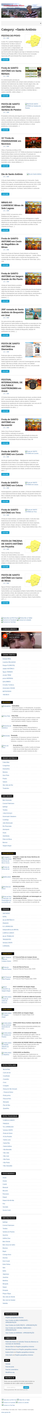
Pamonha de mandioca (20, 725)
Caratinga (6, 820)
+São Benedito (7, 1149)
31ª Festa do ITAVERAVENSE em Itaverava (11, 141)
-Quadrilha (6, 1108)
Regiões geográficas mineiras (14, 1317)
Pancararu (6, 1194)
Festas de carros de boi (20, 867)
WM (8, 38)
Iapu (4, 1267)
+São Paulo (6, 1159)
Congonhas (6, 765)
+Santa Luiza (7, 1140)
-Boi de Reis (6, 1069)
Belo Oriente (6, 1241)
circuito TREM (7, 675)
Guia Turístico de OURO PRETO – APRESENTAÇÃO (21, 1325)
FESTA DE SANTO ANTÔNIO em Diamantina (10, 346)
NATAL (5, 916)
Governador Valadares (9, 816)
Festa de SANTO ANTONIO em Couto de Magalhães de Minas (11, 242)
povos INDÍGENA (8, 678)
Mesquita (5, 1284)
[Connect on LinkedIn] (24, 620)
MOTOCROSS (7, 691)
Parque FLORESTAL (9, 665)
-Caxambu (6, 1079)
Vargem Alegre (7, 846)
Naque (5, 1287)
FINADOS (5, 923)
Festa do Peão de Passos (21, 967)
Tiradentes (6, 788)
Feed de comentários (12, 1369)
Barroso (5, 842)
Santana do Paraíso (9, 1232)
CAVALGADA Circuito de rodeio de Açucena (27, 996)
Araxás (5, 1181)
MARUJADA (16, 876)
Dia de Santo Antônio (12, 174)
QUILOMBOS (7, 681)
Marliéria (5, 1280)
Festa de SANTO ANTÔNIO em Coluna (12, 484)
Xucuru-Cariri (7, 1210)
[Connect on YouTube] (8, 622)
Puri (4, 1204)
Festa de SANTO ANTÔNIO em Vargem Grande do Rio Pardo (12, 276)
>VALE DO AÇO (7, 813)
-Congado (6, 1085)
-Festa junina (6, 1095)
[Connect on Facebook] (8, 620)
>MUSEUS (6, 694)
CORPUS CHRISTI (8, 933)
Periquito (5, 1290)
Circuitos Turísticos (8, 685)
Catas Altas (6, 762)
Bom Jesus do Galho (9, 1245)
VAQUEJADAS (7, 953)
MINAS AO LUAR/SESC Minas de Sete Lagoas (12, 205)
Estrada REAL (7, 659)
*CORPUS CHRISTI (9, 1120)
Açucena (5, 1235)
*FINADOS (6, 1123)
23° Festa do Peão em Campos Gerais (25, 957)
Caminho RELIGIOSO (9, 662)
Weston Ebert (10, 1346)
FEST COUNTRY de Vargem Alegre (24, 987)
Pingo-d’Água (7, 1293)
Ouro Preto (6, 775)
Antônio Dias (6, 1238)
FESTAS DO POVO (10, 35)
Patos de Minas (7, 839)
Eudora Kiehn (10, 1352)
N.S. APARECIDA (8, 926)
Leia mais (5, 59)
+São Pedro (6, 1162)
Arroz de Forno (17, 745)
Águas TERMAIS (8, 672)
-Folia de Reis (7, 1098)
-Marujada (6, 1102)
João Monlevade (8, 823)
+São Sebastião (7, 1166)
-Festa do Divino (7, 1133)
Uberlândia (6, 836)
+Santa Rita (6, 1143)
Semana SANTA (7, 942)
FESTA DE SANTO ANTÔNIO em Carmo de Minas (11, 578)
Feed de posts (10, 1367)
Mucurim (5, 1190)
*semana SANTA (8, 1130)
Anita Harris (9, 1355)
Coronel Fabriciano (8, 803)
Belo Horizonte (7, 800)
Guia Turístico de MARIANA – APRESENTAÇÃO (20, 1333)
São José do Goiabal (9, 1300)
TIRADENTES (7, 939)
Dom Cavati (6, 1261)
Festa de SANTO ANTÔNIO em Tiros (11, 511)
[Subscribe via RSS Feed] (9, 618)
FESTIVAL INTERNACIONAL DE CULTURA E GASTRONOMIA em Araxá (11, 385)
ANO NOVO (6, 913)
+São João (6, 1153)
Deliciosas (6, 702)
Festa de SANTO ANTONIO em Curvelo (12, 453)
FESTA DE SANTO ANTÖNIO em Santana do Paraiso (11, 107)
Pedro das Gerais (11, 1342)
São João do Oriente (9, 1297)
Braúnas (5, 1248)
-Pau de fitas (6, 1105)
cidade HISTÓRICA (8, 668)
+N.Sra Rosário (7, 1136)
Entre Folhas (6, 1264)
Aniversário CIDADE (9, 688)
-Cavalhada (6, 1076)
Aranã (4, 1177)
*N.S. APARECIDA (8, 1127)
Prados (5, 778)
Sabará (5, 782)
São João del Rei (8, 785)
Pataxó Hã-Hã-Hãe (8, 1200)
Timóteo (5, 810)
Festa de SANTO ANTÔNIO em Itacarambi (9, 422)
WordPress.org (10, 1372)
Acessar (8, 1364)
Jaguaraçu (6, 1274)
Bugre (4, 1251)
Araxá (4, 833)
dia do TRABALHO (8, 936)
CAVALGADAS (7, 1009)
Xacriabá (5, 1207)
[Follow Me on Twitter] (25, 618)
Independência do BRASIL (11, 929)
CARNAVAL (6, 946)
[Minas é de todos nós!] (21, 17)
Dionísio (5, 1258)
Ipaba (4, 1271)
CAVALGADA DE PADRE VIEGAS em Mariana (27, 1042)
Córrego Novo (7, 1254)
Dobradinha (15, 706)
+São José (6, 1156)
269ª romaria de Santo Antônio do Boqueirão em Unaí (12, 312)
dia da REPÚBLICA (8, 920)
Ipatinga (5, 807)
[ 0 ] (4, 38)
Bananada (14, 735)
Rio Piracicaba (7, 826)
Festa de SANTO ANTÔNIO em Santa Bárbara (11, 71)
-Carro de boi (7, 1072)
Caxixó (5, 1184)
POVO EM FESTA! (7, 853)
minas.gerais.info (5, 1412)
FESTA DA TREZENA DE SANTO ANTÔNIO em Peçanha (12, 544)
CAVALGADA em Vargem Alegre (23, 1013)
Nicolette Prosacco (11, 1349)
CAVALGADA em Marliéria (21, 1052)
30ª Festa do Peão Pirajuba (21, 977)
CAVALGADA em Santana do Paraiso (24, 1032)
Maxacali (5, 1187)
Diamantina (6, 769)
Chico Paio (14, 716)
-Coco (4, 1082)
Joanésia (5, 1277)
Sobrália (5, 1303)
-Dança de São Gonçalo (10, 1089)
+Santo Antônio (7, 1146)
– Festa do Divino (8, 1092)
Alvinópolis (6, 829)
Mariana (5, 772)
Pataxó (5, 1197)
